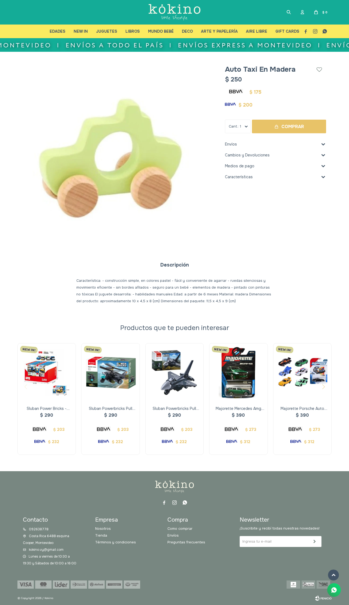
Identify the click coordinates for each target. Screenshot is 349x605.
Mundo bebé (161, 31)
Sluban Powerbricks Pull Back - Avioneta (174, 408)
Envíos (173, 535)
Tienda (101, 535)
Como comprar (179, 528)
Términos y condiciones (115, 542)
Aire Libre (256, 31)
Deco (187, 31)
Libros (132, 31)
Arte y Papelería (219, 31)
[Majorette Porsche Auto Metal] (302, 372)
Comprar (292, 126)
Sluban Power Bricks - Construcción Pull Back (47, 408)
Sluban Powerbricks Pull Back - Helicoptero (110, 408)
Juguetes (106, 31)
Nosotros (103, 528)
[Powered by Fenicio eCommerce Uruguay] (323, 598)
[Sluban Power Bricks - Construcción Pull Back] (46, 372)
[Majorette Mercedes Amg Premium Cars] (238, 372)
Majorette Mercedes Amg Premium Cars (238, 408)
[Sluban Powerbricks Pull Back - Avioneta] (174, 372)
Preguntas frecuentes (186, 542)
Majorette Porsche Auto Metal (302, 408)
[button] (289, 12)
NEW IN (81, 31)
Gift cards (287, 31)
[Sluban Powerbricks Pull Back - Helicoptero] (110, 372)
